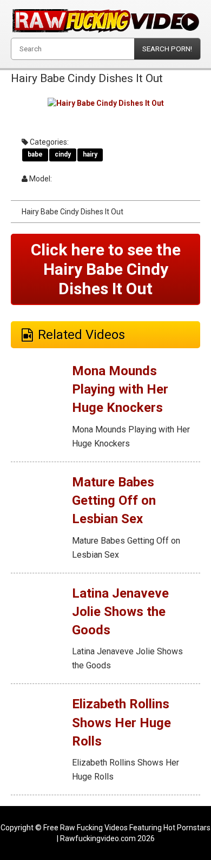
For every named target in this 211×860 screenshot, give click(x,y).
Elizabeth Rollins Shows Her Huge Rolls (121, 722)
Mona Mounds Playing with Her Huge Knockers (120, 389)
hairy (90, 154)
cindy (63, 154)
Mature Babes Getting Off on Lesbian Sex (114, 501)
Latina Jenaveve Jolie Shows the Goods (120, 612)
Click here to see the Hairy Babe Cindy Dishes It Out (106, 269)
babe (35, 154)
